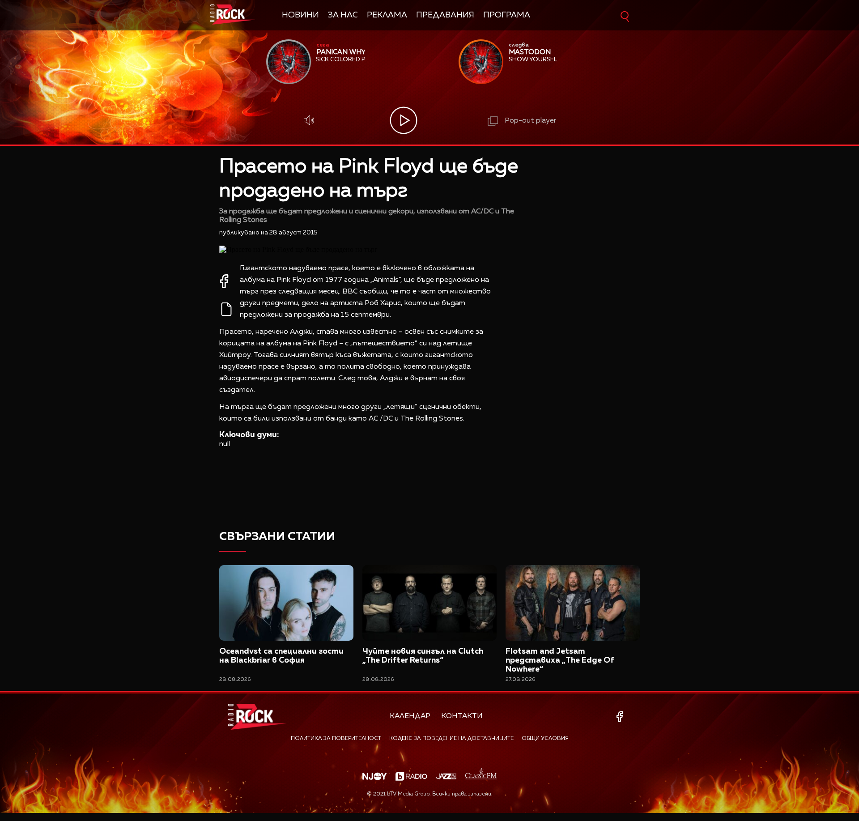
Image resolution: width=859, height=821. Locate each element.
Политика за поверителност (336, 738)
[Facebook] (621, 716)
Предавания (445, 15)
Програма (506, 15)
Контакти (462, 716)
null (224, 444)
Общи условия (545, 738)
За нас (343, 15)
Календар (410, 716)
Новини (300, 15)
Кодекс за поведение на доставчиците (451, 738)
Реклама (387, 15)
